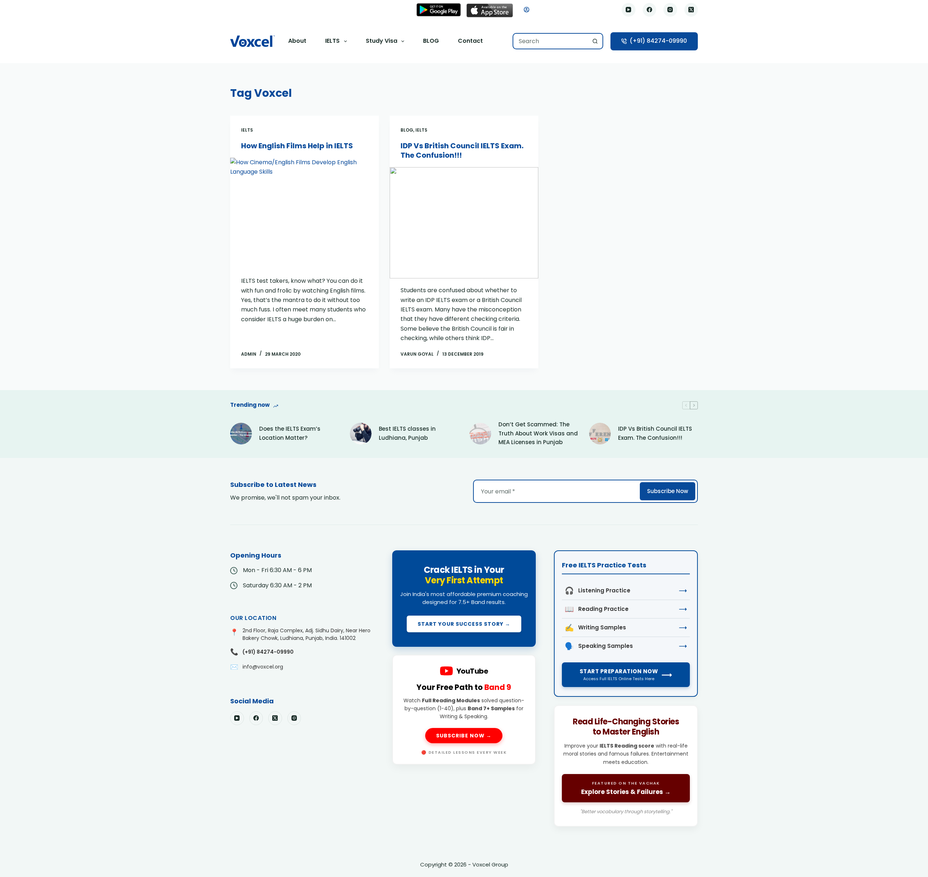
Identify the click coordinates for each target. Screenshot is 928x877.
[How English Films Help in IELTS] (304, 213)
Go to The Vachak (626, 766)
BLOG (431, 41)
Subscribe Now (667, 491)
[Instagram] (670, 10)
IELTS (332, 41)
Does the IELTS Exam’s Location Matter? (289, 433)
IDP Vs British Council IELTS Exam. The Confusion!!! (462, 150)
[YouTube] (628, 10)
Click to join (464, 598)
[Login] (526, 9)
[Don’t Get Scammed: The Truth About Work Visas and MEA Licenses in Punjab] (480, 433)
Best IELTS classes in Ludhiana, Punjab (407, 433)
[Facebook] (649, 10)
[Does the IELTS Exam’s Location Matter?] (241, 433)
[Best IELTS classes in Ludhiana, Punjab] (361, 433)
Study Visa (381, 41)
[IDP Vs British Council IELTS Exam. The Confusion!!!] (464, 223)
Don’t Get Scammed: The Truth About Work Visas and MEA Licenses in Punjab (538, 433)
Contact (470, 41)
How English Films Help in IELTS (297, 146)
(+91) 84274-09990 (658, 41)
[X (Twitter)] (691, 10)
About (297, 41)
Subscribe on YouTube (464, 709)
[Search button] (595, 41)
